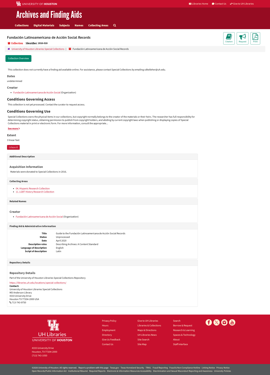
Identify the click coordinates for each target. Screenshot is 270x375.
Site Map (142, 344)
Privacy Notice (223, 367)
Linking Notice (208, 367)
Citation (229, 41)
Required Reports (97, 371)
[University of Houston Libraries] (52, 330)
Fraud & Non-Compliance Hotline (184, 367)
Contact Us (107, 344)
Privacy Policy (109, 321)
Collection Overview (18, 58)
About (176, 339)
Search (176, 321)
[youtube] (232, 322)
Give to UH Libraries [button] (243, 3)
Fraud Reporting (160, 367)
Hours (105, 325)
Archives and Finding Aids (49, 15)
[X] (216, 322)
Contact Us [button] (220, 3)
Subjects (64, 25)
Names (79, 25)
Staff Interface (180, 344)
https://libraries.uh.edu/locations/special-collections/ (38, 282)
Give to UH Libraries (148, 321)
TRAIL (148, 367)
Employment (108, 330)
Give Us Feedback (111, 339)
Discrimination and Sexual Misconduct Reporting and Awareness (182, 371)
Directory (107, 335)
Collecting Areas (98, 25)
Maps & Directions (147, 330)
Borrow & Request (182, 325)
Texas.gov (114, 367)
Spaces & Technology (184, 335)
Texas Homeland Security (132, 367)
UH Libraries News (147, 335)
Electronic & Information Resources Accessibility (129, 371)
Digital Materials (44, 25)
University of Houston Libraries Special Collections (38, 49)
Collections (22, 25)
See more (13, 128)
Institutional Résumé (78, 371)
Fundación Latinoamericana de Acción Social (36, 92)
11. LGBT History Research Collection (35, 192)
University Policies (222, 371)
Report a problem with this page (93, 367)
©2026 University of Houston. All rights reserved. (54, 367)
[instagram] (224, 322)
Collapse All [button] (13, 147)
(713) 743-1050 (39, 355)
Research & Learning (184, 330)
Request (242, 41)
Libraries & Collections (149, 325)
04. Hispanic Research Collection (33, 188)
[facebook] (209, 322)
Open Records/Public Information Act (49, 371)
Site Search (143, 339)
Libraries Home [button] (200, 3)
